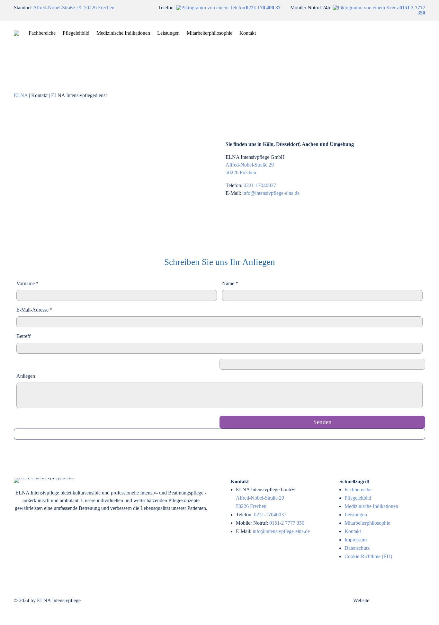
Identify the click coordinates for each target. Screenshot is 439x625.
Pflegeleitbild (76, 33)
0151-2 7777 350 (286, 523)
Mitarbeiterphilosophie (209, 33)
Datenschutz (357, 548)
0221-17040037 (260, 185)
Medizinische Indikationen (123, 33)
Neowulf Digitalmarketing (398, 600)
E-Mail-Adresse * (34, 309)
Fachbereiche (42, 33)
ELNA (21, 95)
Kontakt (247, 33)
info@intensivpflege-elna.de (271, 193)
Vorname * (27, 283)
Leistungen (168, 33)
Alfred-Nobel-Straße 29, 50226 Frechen (73, 7)
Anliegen (25, 376)
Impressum (356, 539)
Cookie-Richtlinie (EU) (368, 556)
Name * (230, 283)
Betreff (23, 336)
